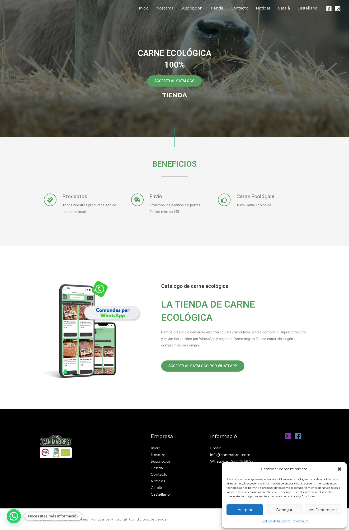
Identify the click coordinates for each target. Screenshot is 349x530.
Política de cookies (72, 519)
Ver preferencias (323, 509)
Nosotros (164, 8)
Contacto (239, 8)
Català (284, 8)
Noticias (263, 8)
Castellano (307, 8)
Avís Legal (43, 519)
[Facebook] (329, 9)
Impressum (301, 521)
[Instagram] (338, 9)
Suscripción (192, 8)
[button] (339, 469)
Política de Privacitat (276, 521)
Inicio (144, 8)
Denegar (284, 509)
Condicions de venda (148, 519)
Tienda (216, 8)
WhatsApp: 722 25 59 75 (232, 461)
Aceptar (245, 509)
